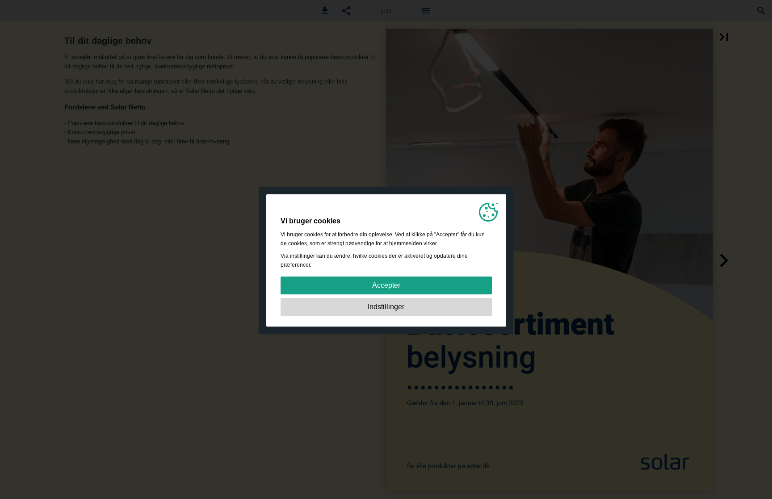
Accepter (386, 285)
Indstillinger (386, 306)
